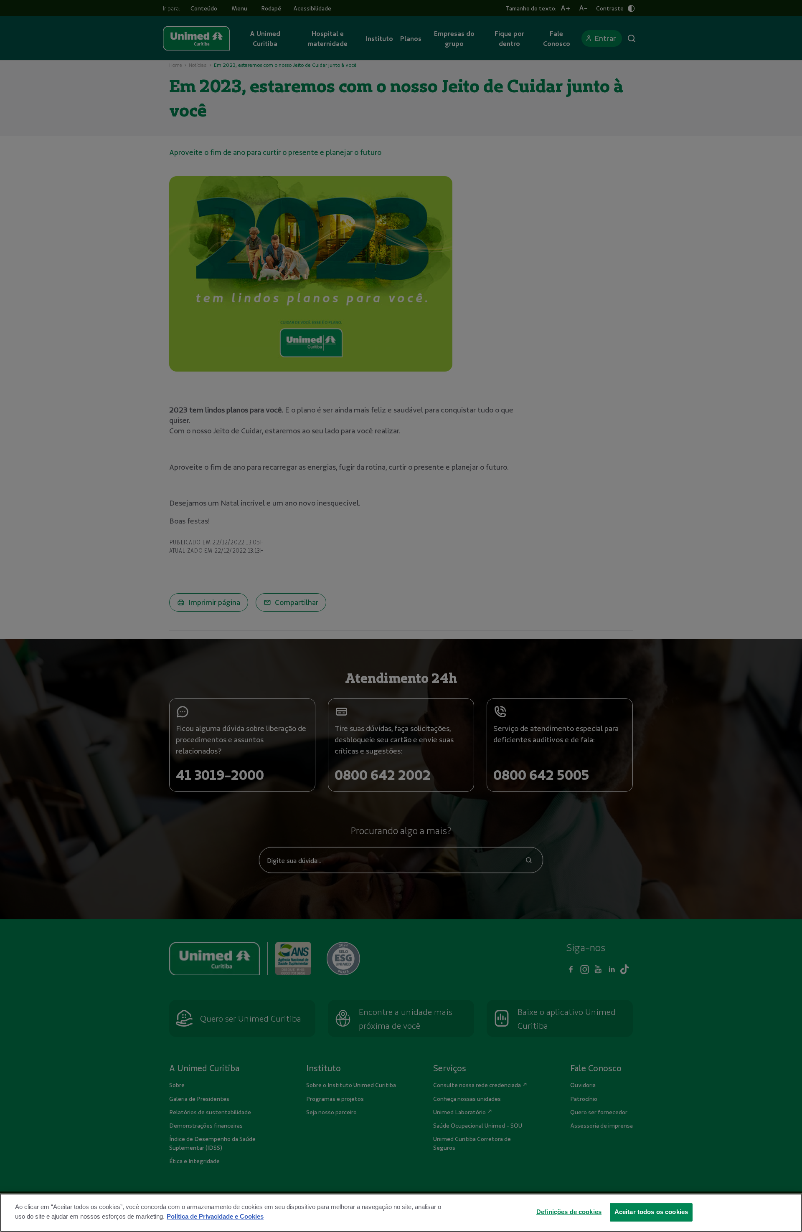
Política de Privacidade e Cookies (215, 1216)
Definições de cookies (569, 1211)
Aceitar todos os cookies (651, 1211)
